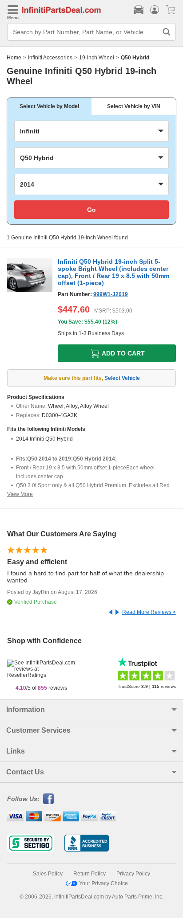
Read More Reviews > (149, 612)
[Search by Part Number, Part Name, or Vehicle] (166, 32)
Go (91, 209)
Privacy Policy (133, 874)
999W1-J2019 (110, 294)
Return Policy (89, 874)
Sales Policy (48, 874)
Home (14, 58)
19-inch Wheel (96, 58)
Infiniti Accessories (50, 58)
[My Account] (154, 9)
